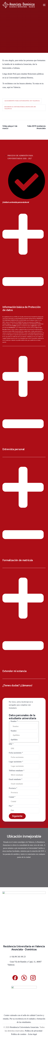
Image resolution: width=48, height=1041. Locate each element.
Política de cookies (18, 1034)
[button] (24, 275)
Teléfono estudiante (16, 771)
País (11, 806)
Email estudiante (15, 779)
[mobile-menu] (42, 5)
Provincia (13, 788)
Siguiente (17, 816)
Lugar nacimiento (16, 762)
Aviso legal (32, 1034)
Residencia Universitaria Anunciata (24, 1027)
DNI (11, 744)
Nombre (14, 731)
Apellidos (14, 740)
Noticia (21, 45)
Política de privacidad (16, 331)
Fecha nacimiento (16, 753)
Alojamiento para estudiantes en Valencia (22, 100)
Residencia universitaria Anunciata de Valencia (20, 107)
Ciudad (12, 797)
